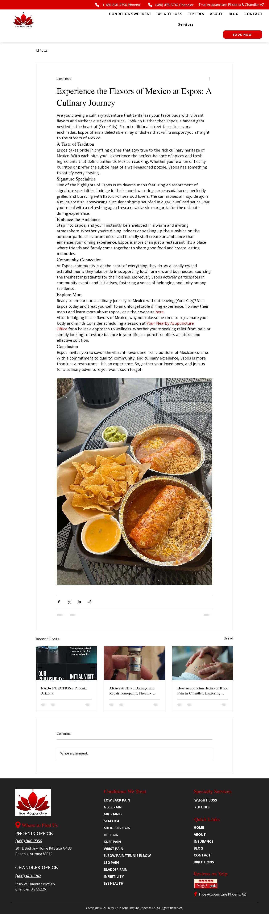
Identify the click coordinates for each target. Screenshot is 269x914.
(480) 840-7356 (28, 840)
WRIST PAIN (113, 848)
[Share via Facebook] (59, 602)
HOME (199, 827)
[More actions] (209, 78)
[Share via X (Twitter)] (69, 602)
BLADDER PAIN (116, 869)
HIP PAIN (111, 835)
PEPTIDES (202, 807)
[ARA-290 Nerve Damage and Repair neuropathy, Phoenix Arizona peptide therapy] (134, 663)
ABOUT (200, 834)
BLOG (198, 848)
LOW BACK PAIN (117, 800)
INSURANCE (203, 841)
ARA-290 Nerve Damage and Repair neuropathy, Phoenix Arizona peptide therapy (131, 690)
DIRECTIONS (204, 862)
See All (228, 638)
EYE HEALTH (113, 883)
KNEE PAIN (112, 841)
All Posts (41, 50)
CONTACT (202, 855)
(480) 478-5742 (28, 875)
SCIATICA (111, 821)
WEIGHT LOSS (205, 800)
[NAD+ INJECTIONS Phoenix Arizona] (66, 663)
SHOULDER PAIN (117, 828)
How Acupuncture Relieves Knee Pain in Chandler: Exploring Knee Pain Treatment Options (202, 690)
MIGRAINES (113, 814)
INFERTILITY (114, 876)
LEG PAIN (111, 862)
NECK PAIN (113, 807)
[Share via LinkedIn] (79, 602)
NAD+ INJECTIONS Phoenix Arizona (64, 690)
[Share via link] (90, 602)
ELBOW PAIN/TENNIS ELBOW (126, 855)
